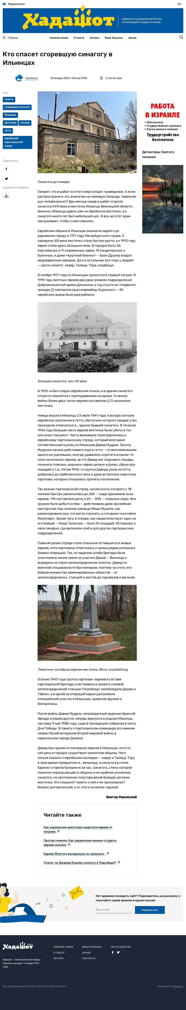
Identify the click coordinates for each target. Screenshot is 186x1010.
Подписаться (16, 4)
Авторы (94, 37)
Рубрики (13, 37)
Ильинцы (10, 114)
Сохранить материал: (16, 187)
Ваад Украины (114, 37)
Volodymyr (31, 78)
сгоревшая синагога (17, 107)
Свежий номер (59, 37)
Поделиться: (10, 160)
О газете (79, 37)
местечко (10, 122)
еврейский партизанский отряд (14, 142)
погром (25, 122)
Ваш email (103, 909)
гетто (8, 130)
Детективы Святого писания (158, 154)
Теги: (6, 92)
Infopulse (178, 986)
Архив (132, 37)
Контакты (89, 958)
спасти (9, 99)
